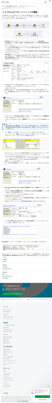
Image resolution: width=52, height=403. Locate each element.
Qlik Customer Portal (8, 317)
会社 (4, 370)
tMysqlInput (5, 278)
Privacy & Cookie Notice (22, 401)
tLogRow (4, 261)
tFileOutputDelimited (7, 276)
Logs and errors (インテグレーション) (27, 6)
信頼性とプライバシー (8, 352)
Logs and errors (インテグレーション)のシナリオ (14, 7)
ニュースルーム (6, 384)
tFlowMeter (5, 267)
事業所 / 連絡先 (6, 386)
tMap (3, 274)
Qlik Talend (6, 327)
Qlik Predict (6, 340)
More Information (42, 399)
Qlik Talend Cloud (7, 329)
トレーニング (6, 313)
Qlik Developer (6, 311)
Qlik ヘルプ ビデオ (7, 309)
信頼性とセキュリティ (8, 351)
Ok (42, 396)
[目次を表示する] (3, 6)
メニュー (49, 2)
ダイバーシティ (6, 376)
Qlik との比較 (6, 358)
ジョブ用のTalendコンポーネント (11, 6)
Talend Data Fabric (7, 331)
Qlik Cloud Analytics (8, 337)
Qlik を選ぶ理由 (6, 349)
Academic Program (7, 378)
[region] (25, 398)
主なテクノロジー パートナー (9, 360)
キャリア (5, 382)
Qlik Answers (6, 338)
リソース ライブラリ (7, 318)
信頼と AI (5, 354)
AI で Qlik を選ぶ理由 (8, 356)
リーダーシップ (6, 372)
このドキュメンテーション (42, 127)
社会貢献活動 (6, 374)
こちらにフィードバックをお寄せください (13, 293)
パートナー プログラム (8, 380)
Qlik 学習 (5, 315)
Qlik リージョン (6, 364)
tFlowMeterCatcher (7, 268)
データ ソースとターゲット (9, 362)
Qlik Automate (6, 342)
